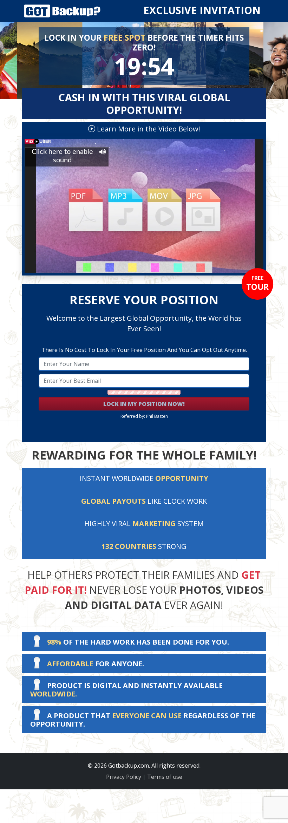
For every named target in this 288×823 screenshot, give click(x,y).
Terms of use (164, 777)
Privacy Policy (123, 777)
